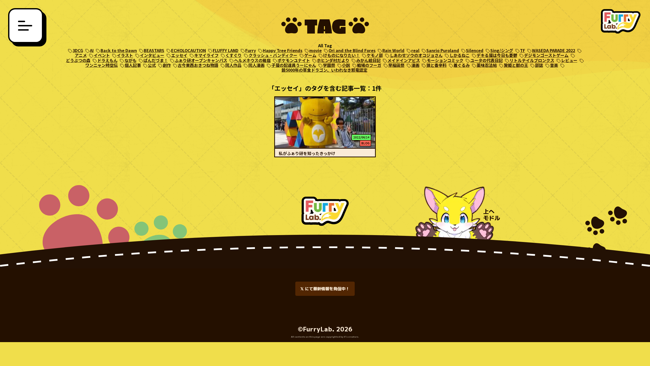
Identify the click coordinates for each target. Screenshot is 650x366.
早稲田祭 (396, 65)
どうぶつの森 (78, 60)
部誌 (539, 65)
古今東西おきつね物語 (198, 65)
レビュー (569, 60)
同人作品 (233, 65)
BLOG (365, 143)
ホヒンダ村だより (333, 60)
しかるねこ (459, 55)
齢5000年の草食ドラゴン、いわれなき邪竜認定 (324, 70)
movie (315, 50)
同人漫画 (256, 65)
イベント (102, 55)
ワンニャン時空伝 (101, 65)
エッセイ (179, 55)
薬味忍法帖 (487, 65)
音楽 (554, 65)
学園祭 (329, 65)
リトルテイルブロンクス (532, 60)
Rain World (393, 50)
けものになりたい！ (341, 55)
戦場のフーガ (369, 65)
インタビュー (152, 55)
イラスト (125, 55)
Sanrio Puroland (442, 50)
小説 (346, 65)
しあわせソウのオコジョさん (416, 55)
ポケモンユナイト (294, 60)
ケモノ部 (375, 55)
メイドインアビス (403, 60)
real (415, 50)
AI (92, 50)
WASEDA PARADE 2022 (553, 50)
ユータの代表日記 (486, 60)
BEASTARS (154, 50)
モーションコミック (445, 60)
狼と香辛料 (436, 65)
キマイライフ (206, 55)
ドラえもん (107, 60)
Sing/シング (501, 50)
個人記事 (133, 65)
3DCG (78, 50)
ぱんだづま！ (155, 60)
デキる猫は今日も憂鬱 (497, 55)
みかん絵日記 (368, 60)
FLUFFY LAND (225, 50)
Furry (250, 50)
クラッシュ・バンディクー (273, 55)
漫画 (415, 65)
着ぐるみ (461, 65)
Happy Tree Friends (282, 50)
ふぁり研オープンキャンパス (201, 60)
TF (522, 50)
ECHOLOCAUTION (188, 50)
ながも (130, 60)
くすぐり (233, 55)
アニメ (81, 55)
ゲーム (310, 55)
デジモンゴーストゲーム (546, 55)
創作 (167, 65)
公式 (152, 65)
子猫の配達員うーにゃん (293, 65)
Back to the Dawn (119, 50)
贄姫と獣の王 (516, 65)
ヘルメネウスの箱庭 (252, 60)
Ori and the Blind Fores (352, 50)
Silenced (474, 50)
